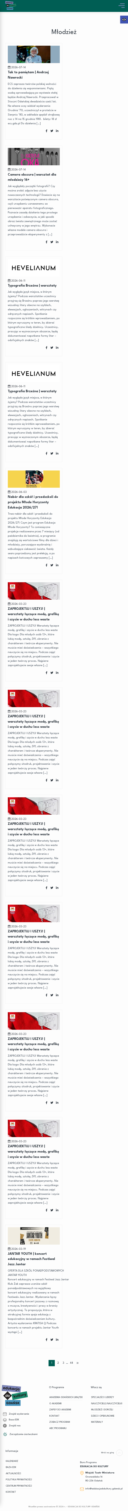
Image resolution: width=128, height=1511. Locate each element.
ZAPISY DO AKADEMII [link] (60, 1410)
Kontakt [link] (11, 1492)
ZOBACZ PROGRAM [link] (59, 1422)
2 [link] (58, 1363)
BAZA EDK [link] (11, 1467)
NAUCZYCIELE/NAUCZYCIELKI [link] (106, 1404)
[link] (124, 19)
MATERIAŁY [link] (97, 1422)
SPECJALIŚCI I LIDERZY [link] (102, 1397)
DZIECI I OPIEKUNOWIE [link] (102, 1416)
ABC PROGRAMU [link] (57, 1428)
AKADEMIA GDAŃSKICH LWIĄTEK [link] (66, 1397)
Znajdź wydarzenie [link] (18, 1414)
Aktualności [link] (13, 1473)
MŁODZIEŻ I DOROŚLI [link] (102, 1410)
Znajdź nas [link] (14, 1425)
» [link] (77, 1363)
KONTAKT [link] (54, 1416)
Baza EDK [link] (13, 1419)
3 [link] (63, 1363)
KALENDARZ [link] (12, 1461)
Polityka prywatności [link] (19, 1480)
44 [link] (71, 1363)
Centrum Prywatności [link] (19, 1486)
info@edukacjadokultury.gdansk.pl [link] (104, 1489)
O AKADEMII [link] (55, 1404)
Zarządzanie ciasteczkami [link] (23, 1434)
